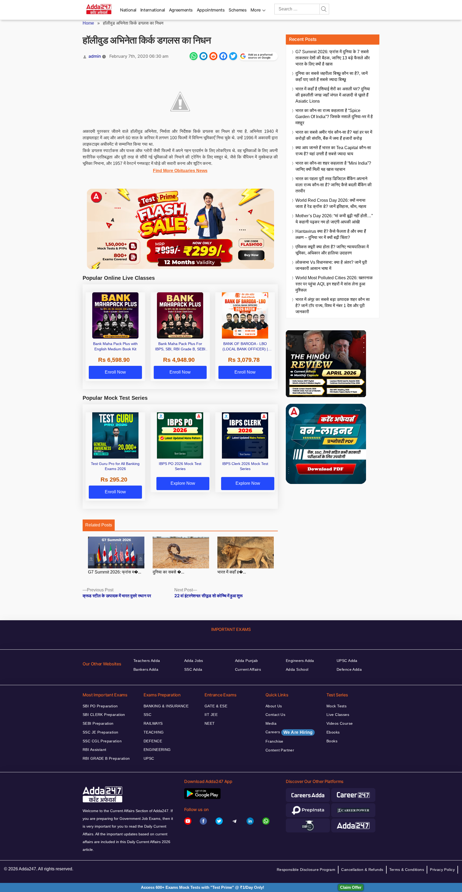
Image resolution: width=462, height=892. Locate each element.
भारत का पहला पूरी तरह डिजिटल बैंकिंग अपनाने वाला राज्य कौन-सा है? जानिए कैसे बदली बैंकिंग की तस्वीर (333, 184)
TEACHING (154, 732)
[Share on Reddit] (213, 56)
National (128, 10)
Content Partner (279, 750)
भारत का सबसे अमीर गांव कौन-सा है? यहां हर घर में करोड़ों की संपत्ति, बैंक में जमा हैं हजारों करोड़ (333, 135)
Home (88, 23)
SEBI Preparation (98, 723)
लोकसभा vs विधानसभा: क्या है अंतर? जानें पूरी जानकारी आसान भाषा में (331, 265)
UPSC (149, 758)
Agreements (181, 10)
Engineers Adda (300, 660)
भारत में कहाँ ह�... (231, 572)
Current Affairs (248, 669)
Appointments (211, 10)
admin (94, 56)
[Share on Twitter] (233, 56)
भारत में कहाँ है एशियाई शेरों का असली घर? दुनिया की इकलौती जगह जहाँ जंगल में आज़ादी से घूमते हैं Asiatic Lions (332, 95)
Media (270, 723)
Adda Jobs (193, 660)
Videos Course (339, 723)
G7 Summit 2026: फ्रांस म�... (114, 572)
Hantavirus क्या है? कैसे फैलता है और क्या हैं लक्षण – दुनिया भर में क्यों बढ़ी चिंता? (330, 234)
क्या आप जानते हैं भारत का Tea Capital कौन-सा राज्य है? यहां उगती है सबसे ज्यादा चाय (333, 150)
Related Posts (98, 525)
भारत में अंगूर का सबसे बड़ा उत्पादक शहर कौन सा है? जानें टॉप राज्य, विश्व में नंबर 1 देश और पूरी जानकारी (332, 305)
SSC (147, 714)
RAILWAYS (153, 723)
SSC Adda (193, 669)
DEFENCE (153, 741)
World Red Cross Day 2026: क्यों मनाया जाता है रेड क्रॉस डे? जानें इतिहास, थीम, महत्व (330, 203)
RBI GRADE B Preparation (106, 758)
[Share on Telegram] (203, 56)
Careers (289, 732)
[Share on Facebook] (223, 56)
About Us (273, 706)
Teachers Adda (146, 660)
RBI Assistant (94, 749)
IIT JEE (211, 714)
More (256, 10)
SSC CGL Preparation (102, 741)
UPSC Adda (347, 660)
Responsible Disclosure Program (306, 869)
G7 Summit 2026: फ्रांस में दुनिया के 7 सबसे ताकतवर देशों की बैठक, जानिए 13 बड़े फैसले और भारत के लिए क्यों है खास (332, 57)
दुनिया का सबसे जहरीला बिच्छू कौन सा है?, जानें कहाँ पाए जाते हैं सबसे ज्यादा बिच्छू (331, 76)
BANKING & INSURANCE (166, 706)
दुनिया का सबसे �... (168, 572)
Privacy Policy (442, 869)
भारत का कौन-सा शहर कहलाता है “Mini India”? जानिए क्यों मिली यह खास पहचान (333, 166)
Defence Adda (349, 669)
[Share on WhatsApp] (194, 56)
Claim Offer (350, 887)
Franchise (274, 741)
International (152, 10)
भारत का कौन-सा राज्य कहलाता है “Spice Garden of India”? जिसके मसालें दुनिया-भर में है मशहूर (334, 116)
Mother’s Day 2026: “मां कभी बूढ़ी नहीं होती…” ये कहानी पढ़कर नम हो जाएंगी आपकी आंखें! (334, 219)
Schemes (238, 10)
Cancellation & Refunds (362, 869)
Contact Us (275, 714)
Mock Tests (336, 706)
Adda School (297, 669)
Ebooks (333, 732)
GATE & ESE (216, 706)
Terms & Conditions (406, 869)
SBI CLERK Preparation (104, 714)
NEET (210, 723)
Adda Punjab (246, 660)
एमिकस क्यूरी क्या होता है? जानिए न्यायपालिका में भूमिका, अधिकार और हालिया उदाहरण (332, 250)
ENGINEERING (157, 749)
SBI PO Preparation (100, 706)
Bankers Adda (145, 669)
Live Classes (337, 714)
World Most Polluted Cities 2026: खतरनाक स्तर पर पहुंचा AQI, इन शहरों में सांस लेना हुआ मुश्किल (334, 284)
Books (331, 741)
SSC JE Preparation (100, 732)
